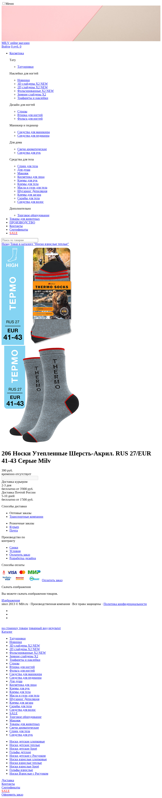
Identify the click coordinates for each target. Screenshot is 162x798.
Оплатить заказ (19, 554)
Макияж (15, 720)
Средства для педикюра (25, 677)
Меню (10, 3)
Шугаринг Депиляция (24, 699)
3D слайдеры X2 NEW (24, 645)
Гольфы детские (20, 752)
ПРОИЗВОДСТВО (22, 222)
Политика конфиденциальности (125, 604)
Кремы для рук (19, 688)
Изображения (11, 600)
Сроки (13, 547)
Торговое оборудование (25, 717)
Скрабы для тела (20, 706)
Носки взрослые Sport (24, 766)
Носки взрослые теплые (25, 763)
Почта (13, 530)
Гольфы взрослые (21, 770)
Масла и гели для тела (24, 695)
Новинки (15, 642)
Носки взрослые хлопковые (28, 759)
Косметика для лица (23, 684)
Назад (5, 244)
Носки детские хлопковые (27, 741)
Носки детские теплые (24, 745)
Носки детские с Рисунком (27, 755)
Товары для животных (24, 218)
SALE (13, 713)
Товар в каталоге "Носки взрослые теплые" (39, 244)
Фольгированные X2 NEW (27, 652)
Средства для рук (21, 734)
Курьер (14, 527)
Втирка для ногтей (22, 667)
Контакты (16, 226)
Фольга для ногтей (22, 670)
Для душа (15, 681)
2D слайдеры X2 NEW (24, 649)
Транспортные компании (26, 516)
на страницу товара (15, 628)
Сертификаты (18, 229)
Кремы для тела (20, 692)
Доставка (8, 780)
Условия (15, 551)
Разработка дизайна (22, 558)
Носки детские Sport (23, 748)
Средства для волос (22, 709)
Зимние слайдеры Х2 (23, 656)
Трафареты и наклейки (24, 660)
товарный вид (38, 628)
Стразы (14, 663)
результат (54, 628)
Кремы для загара (21, 702)
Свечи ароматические (24, 727)
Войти (6, 46)
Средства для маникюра (25, 674)
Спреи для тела (19, 731)
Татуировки (17, 638)
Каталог (7, 631)
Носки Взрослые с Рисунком (28, 773)
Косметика (16, 53)
